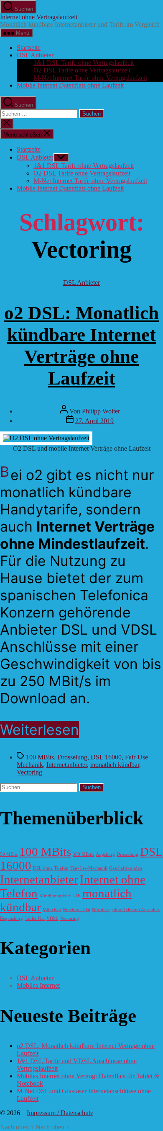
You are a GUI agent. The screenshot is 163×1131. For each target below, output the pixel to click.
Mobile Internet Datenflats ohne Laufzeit (70, 85)
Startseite (29, 47)
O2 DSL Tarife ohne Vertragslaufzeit (81, 70)
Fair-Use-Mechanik (88, 868)
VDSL (52, 918)
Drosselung (72, 757)
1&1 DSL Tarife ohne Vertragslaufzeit (83, 62)
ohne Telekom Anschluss (136, 909)
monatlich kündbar (114, 764)
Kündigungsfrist (55, 895)
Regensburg (11, 918)
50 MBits (9, 854)
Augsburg (105, 854)
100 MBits (40, 757)
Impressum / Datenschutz (60, 1112)
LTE (76, 895)
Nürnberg (101, 909)
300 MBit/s (83, 854)
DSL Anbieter (35, 55)
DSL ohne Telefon (51, 868)
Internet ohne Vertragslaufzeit (38, 17)
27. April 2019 (94, 420)
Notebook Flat (76, 909)
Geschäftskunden (125, 868)
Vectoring (29, 772)
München (52, 909)
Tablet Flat (35, 918)
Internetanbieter (66, 764)
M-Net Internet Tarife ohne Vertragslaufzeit (90, 77)
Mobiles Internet (38, 985)
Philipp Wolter (101, 411)
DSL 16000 (106, 757)
